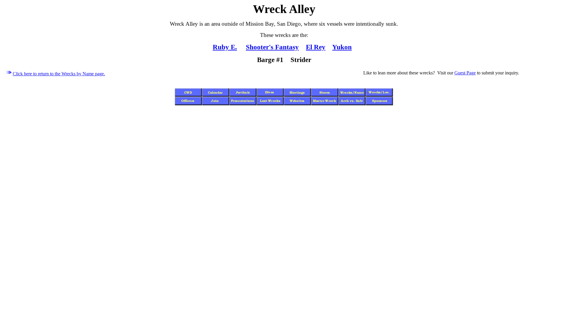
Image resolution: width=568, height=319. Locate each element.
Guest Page (465, 72)
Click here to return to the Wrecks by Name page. (59, 73)
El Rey (315, 47)
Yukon (342, 47)
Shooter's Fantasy (272, 47)
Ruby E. (225, 47)
